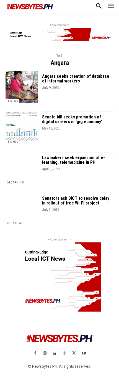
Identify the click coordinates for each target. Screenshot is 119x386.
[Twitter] (74, 353)
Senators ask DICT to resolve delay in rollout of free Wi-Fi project (75, 201)
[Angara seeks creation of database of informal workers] (22, 87)
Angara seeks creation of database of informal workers (75, 79)
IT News (12, 101)
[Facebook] (35, 353)
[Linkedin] (54, 353)
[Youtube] (83, 353)
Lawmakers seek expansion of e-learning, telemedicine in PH (73, 160)
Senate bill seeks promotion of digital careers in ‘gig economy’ (72, 119)
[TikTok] (64, 353)
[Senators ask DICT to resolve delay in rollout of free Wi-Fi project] (22, 209)
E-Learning (15, 182)
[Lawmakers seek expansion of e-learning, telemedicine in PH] (22, 168)
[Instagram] (45, 353)
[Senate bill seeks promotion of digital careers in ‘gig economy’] (22, 128)
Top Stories (15, 223)
